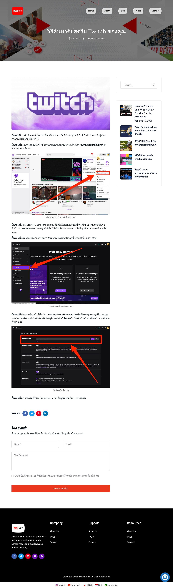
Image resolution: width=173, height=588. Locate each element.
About (107, 11)
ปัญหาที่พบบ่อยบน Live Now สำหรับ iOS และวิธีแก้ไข (146, 130)
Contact (155, 11)
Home (91, 11)
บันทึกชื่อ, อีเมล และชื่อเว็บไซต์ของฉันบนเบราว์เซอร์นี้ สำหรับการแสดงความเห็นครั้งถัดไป (57, 476)
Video (138, 11)
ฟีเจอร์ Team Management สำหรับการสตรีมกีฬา (146, 173)
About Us (54, 531)
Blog (123, 11)
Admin (77, 38)
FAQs (52, 537)
